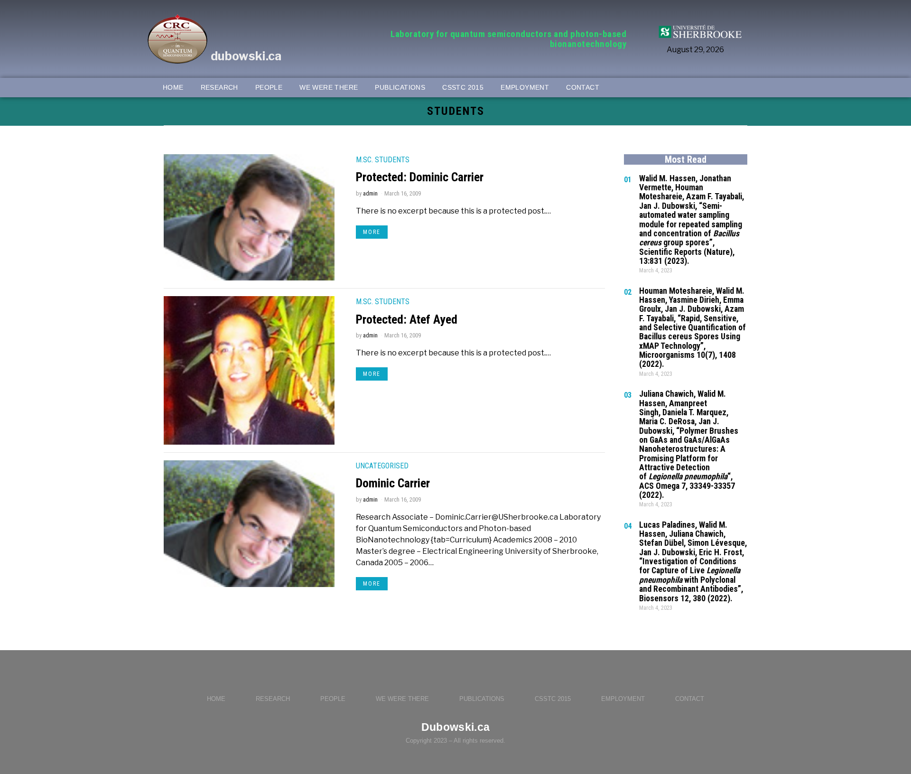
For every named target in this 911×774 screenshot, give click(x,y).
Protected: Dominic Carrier (419, 177)
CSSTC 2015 (553, 698)
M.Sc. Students (382, 159)
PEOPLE (332, 698)
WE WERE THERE (402, 698)
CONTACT (689, 698)
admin (370, 193)
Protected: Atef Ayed (406, 319)
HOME (216, 698)
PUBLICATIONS (481, 698)
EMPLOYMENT (623, 698)
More (372, 232)
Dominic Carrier (393, 483)
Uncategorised (382, 465)
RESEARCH (273, 698)
